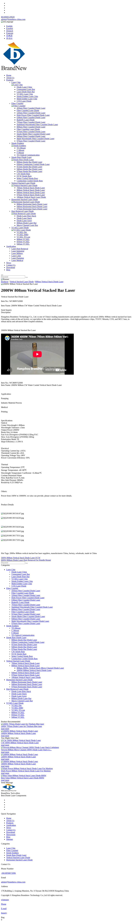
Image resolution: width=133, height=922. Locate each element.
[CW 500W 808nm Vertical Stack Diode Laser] (21, 740)
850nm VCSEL (23, 242)
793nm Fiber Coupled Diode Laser (31, 122)
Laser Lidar (16, 256)
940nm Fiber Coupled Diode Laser (31, 136)
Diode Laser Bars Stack (26, 216)
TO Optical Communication (28, 155)
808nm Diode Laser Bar (26, 223)
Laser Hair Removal (19, 249)
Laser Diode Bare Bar (26, 92)
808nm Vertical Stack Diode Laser (31, 190)
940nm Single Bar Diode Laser (29, 169)
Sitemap (9, 839)
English (9, 26)
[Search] (27, 277)
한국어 (9, 38)
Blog (8, 270)
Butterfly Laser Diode (26, 120)
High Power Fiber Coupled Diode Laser (33, 115)
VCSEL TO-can (23, 237)
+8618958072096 (8, 873)
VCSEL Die (22, 232)
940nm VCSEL (23, 244)
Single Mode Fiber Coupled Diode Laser (33, 134)
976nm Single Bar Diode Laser (29, 171)
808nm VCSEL (23, 239)
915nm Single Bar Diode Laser (29, 167)
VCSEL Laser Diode (20, 227)
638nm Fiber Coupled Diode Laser (31, 117)
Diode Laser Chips (24, 87)
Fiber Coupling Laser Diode (28, 129)
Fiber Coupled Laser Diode (28, 110)
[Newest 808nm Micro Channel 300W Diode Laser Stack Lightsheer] (30, 747)
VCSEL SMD (22, 235)
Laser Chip (16, 82)
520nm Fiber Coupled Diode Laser (31, 113)
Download (10, 267)
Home (8, 75)
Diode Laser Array (24, 220)
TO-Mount (21, 148)
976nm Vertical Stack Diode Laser (31, 195)
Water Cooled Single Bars (27, 178)
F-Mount (20, 153)
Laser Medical (17, 260)
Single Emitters (17, 143)
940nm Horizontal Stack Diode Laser (32, 206)
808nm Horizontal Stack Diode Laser (32, 204)
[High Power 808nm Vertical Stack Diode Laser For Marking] (27, 768)
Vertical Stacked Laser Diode (23, 183)
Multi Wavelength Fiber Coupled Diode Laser (35, 138)
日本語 (9, 35)
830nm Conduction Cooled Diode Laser (33, 164)
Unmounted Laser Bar (26, 89)
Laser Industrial (17, 251)
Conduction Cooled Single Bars (30, 181)
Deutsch (9, 31)
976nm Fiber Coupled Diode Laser (31, 141)
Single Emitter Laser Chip (27, 96)
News (8, 263)
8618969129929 (8, 17)
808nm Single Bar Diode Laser (29, 162)
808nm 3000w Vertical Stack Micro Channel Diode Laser (40, 668)
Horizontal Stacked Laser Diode (24, 199)
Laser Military (17, 253)
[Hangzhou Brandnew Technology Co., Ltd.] (14, 71)
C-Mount (20, 150)
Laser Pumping (17, 258)
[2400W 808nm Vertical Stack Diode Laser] (19, 754)
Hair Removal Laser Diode (22, 211)
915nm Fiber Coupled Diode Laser (31, 131)
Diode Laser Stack (24, 218)
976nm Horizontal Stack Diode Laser (32, 209)
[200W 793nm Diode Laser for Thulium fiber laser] (22, 724)
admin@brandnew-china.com (13, 19)
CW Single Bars (23, 174)
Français (9, 33)
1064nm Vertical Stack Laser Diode (31, 197)
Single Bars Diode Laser (21, 157)
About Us (10, 78)
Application (11, 246)
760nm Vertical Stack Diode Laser (31, 188)
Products (9, 80)
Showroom (10, 834)
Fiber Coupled (17, 103)
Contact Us (10, 265)
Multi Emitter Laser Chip (27, 99)
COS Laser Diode (24, 101)
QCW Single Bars (24, 176)
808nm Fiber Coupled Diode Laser (31, 127)
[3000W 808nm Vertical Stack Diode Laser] (19, 761)
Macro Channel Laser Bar (27, 225)
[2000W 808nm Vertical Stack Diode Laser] (19, 731)
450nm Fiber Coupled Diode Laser (31, 108)
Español (9, 28)
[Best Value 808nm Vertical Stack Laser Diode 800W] (23, 775)
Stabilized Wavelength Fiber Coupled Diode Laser (37, 124)
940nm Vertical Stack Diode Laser (31, 192)
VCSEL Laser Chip (25, 94)
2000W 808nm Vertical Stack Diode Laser (34, 670)
